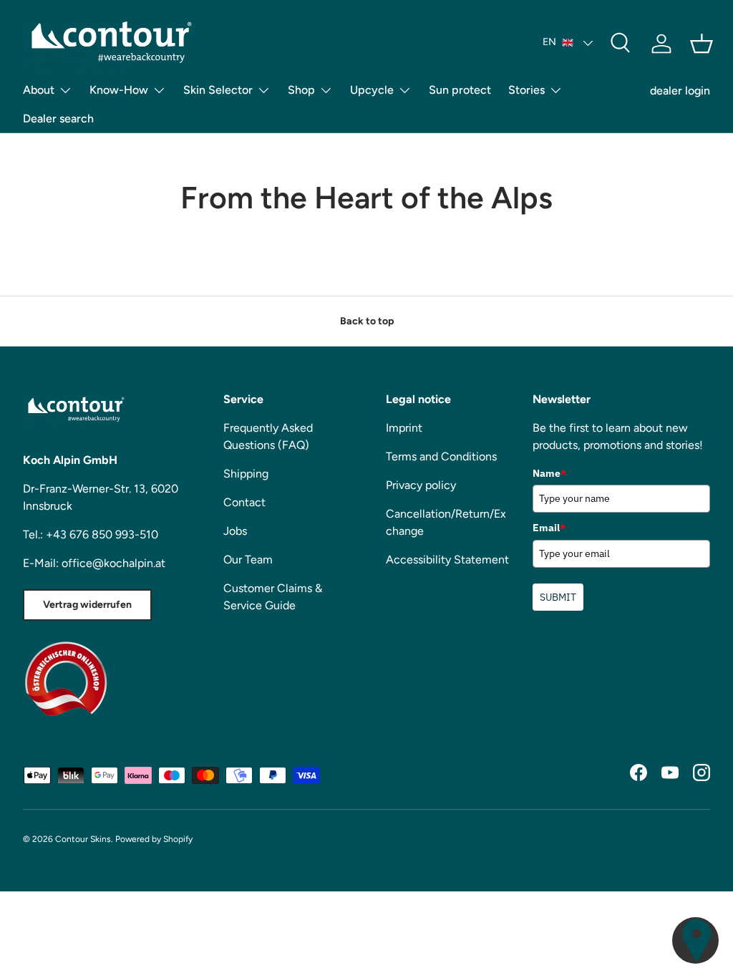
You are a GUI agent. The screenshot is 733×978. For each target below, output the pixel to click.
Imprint (404, 428)
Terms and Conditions (441, 456)
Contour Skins (83, 839)
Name (549, 473)
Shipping (245, 473)
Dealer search (58, 118)
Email (549, 527)
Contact (244, 502)
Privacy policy (421, 485)
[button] (701, 43)
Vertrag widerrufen (87, 605)
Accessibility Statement (447, 559)
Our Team (248, 559)
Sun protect (460, 90)
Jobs (235, 531)
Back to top (367, 321)
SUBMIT (558, 597)
